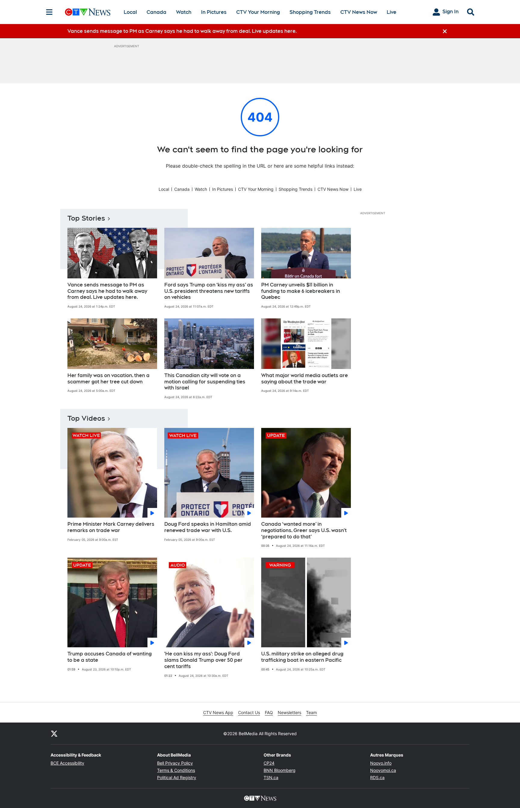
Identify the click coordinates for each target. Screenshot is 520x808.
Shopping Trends (310, 12)
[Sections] (49, 12)
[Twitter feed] (54, 733)
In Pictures (214, 12)
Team (311, 712)
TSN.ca (271, 777)
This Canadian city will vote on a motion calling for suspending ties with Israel (204, 382)
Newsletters (289, 712)
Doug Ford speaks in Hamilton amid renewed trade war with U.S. (207, 527)
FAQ (269, 712)
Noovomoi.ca (383, 770)
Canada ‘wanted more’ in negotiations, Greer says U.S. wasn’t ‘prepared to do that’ (304, 530)
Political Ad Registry (176, 777)
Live (391, 12)
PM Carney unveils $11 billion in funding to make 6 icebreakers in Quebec (300, 291)
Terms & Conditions (176, 770)
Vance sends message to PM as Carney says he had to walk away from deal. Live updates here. (107, 291)
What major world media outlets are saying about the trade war (304, 379)
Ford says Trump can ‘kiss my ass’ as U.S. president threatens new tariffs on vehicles (208, 291)
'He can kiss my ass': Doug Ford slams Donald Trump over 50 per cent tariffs (203, 660)
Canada (156, 12)
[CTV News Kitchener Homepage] (87, 12)
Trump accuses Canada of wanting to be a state (109, 657)
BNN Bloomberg (280, 770)
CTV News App (218, 712)
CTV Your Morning (258, 12)
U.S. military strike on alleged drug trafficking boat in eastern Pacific (302, 657)
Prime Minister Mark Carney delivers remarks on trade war (110, 527)
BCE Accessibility (67, 763)
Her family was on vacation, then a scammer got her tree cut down (108, 379)
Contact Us (249, 712)
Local (130, 12)
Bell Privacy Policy (175, 763)
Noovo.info (381, 763)
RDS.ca (377, 777)
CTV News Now (358, 12)
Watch (183, 12)
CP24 (269, 763)
